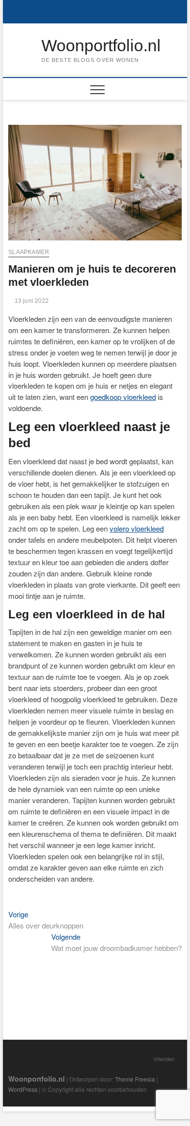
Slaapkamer (28, 252)
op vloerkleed (135, 397)
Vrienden (163, 1059)
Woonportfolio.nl (101, 45)
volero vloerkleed (137, 528)
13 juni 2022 (31, 300)
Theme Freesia (135, 1079)
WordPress (23, 1089)
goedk (100, 397)
